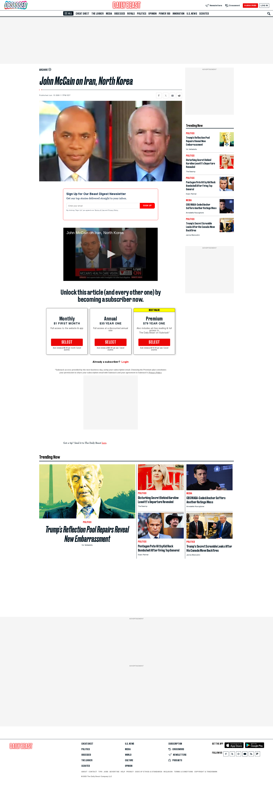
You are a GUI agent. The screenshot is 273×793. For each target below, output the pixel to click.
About (84, 772)
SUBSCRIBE (250, 5)
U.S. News (192, 13)
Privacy (130, 772)
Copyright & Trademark (205, 772)
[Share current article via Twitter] (165, 95)
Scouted (204, 13)
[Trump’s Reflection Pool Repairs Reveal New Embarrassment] (227, 145)
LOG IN (264, 5)
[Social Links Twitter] (232, 754)
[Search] (268, 13)
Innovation (178, 13)
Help (123, 772)
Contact (93, 772)
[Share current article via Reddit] (179, 95)
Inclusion (168, 772)
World (128, 755)
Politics (141, 13)
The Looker (97, 13)
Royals (131, 13)
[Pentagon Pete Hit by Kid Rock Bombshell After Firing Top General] (227, 190)
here (104, 442)
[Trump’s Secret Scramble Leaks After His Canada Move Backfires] (227, 231)
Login (125, 361)
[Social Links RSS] (251, 754)
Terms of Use (100, 210)
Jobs (106, 772)
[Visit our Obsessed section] (26, 5)
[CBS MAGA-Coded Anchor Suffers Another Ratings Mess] (227, 212)
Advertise (114, 772)
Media (109, 13)
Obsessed (119, 13)
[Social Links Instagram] (238, 754)
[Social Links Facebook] (225, 754)
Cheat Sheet (82, 13)
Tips (100, 772)
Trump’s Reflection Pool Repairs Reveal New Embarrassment (87, 534)
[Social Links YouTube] (244, 754)
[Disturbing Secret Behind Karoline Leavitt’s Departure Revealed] (227, 167)
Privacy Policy (113, 210)
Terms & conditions (183, 772)
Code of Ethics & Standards (148, 772)
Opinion (152, 13)
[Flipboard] (257, 754)
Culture (129, 760)
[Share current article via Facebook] (159, 95)
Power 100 (164, 13)
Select (67, 342)
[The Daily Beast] (127, 5)
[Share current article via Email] (172, 95)
